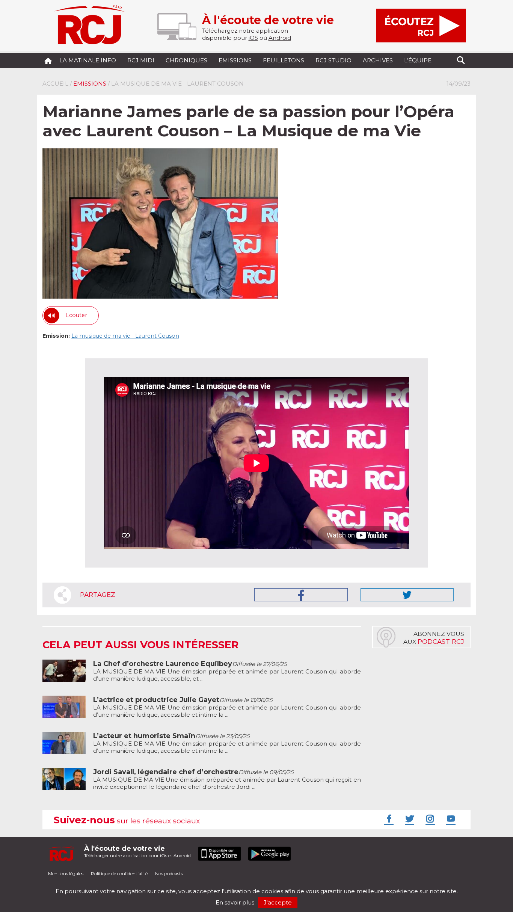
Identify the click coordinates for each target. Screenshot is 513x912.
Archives (378, 60)
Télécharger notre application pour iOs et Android (137, 851)
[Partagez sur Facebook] (301, 594)
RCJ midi (140, 60)
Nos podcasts (169, 873)
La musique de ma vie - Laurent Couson (125, 335)
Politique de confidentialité (119, 873)
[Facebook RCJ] (388, 818)
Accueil (55, 83)
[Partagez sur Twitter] (407, 594)
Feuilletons (283, 60)
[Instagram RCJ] (429, 818)
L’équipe (418, 60)
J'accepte (278, 902)
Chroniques (186, 60)
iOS (253, 37)
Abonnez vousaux (433, 637)
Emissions (235, 60)
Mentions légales (65, 873)
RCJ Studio (333, 60)
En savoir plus (235, 902)
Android (280, 37)
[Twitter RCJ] (408, 818)
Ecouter (76, 315)
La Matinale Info (87, 60)
